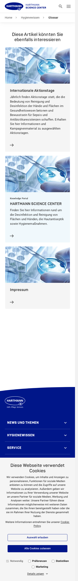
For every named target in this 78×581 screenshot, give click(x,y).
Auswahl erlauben (37, 537)
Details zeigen (35, 573)
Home (8, 17)
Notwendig (16, 561)
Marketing (42, 566)
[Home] (25, 6)
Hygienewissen (30, 17)
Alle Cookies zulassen (37, 548)
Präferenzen (39, 561)
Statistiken (62, 561)
